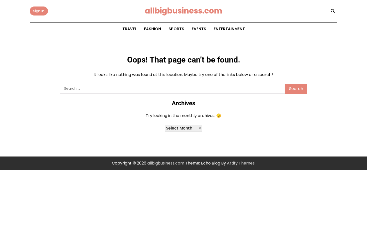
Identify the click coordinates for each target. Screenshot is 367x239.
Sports (176, 29)
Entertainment (229, 29)
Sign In (38, 11)
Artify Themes (241, 163)
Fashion (152, 29)
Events (199, 29)
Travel (129, 29)
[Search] (332, 11)
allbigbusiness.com (183, 10)
